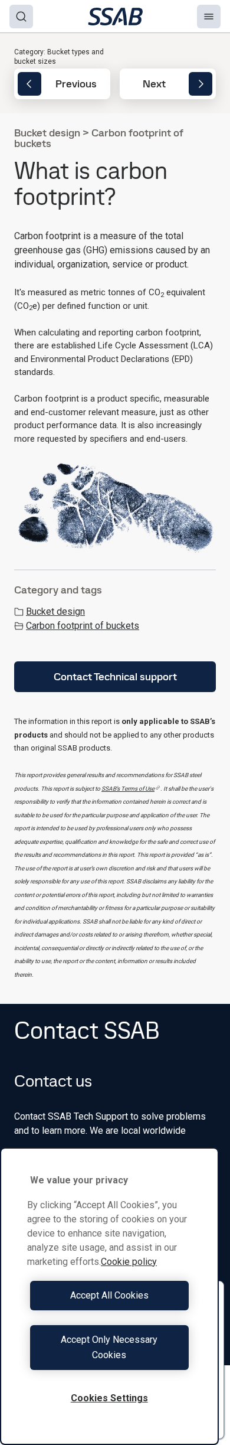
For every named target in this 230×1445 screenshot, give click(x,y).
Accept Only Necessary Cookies (109, 1347)
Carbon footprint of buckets (82, 625)
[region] (109, 1296)
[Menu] (209, 16)
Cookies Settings (109, 1398)
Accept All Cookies (109, 1295)
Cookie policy (129, 1261)
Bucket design (55, 611)
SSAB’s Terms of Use (128, 788)
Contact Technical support (115, 676)
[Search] (21, 16)
